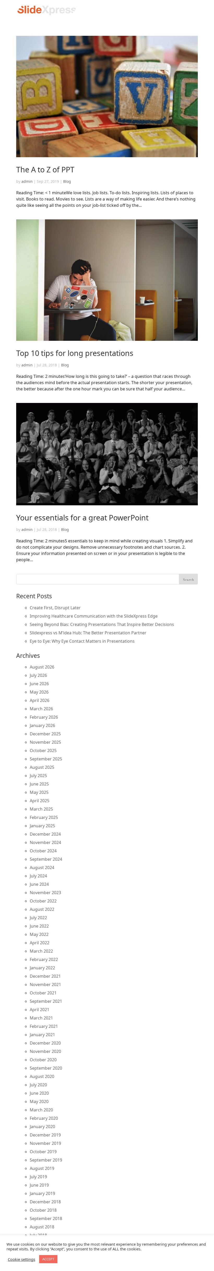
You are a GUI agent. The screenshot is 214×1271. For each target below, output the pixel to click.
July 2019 (38, 1177)
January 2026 (42, 725)
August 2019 (42, 1168)
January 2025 (42, 826)
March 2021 (41, 1018)
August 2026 (42, 667)
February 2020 (44, 1118)
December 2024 (45, 834)
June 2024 (39, 884)
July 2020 (38, 1085)
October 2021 (43, 993)
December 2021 (45, 976)
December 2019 (45, 1135)
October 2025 (43, 750)
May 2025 (39, 792)
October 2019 (43, 1152)
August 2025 (42, 767)
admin (27, 181)
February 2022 (44, 959)
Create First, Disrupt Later (55, 608)
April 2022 (39, 943)
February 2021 (44, 1026)
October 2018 (43, 1210)
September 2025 (46, 759)
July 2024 (38, 876)
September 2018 (46, 1218)
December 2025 (45, 734)
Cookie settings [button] (21, 1259)
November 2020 (45, 1051)
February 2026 (44, 717)
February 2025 (44, 817)
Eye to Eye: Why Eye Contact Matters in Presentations (82, 641)
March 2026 (41, 709)
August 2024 (42, 867)
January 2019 (42, 1193)
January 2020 (42, 1126)
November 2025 (45, 742)
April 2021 (39, 1009)
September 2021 (46, 1001)
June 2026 (39, 684)
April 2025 (39, 801)
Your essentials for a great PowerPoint (82, 517)
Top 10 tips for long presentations (74, 353)
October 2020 (43, 1060)
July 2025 (38, 775)
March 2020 (41, 1110)
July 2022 (38, 918)
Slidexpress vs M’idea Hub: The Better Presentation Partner (88, 633)
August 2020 (42, 1076)
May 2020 (39, 1101)
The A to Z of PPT (45, 169)
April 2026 (39, 700)
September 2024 (46, 859)
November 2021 (45, 984)
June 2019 (39, 1185)
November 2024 (45, 842)
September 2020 (46, 1068)
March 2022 (41, 951)
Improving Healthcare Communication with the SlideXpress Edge (94, 616)
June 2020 (39, 1093)
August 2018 (42, 1227)
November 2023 (45, 892)
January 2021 (42, 1035)
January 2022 (42, 968)
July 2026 (38, 675)
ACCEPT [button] (48, 1259)
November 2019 (45, 1143)
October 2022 (43, 901)
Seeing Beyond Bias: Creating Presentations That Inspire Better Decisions (102, 624)
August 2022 (42, 909)
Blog (67, 181)
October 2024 (43, 851)
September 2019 (46, 1160)
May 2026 (39, 692)
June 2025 (39, 784)
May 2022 (39, 934)
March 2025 (41, 809)
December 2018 (45, 1202)
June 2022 (39, 926)
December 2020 (45, 1043)
